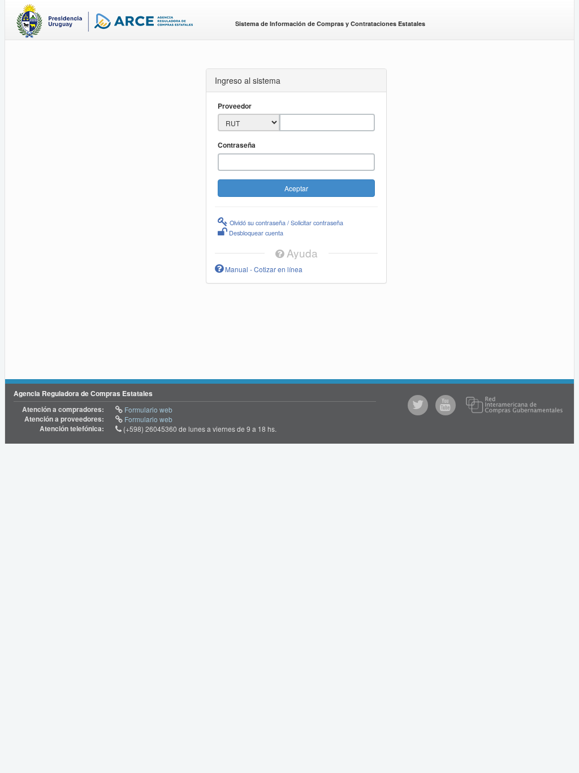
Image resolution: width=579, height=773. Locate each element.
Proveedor (235, 106)
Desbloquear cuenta (255, 232)
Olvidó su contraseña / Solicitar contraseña (285, 222)
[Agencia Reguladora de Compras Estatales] (116, 23)
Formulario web (147, 409)
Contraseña (237, 145)
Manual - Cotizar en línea (263, 269)
